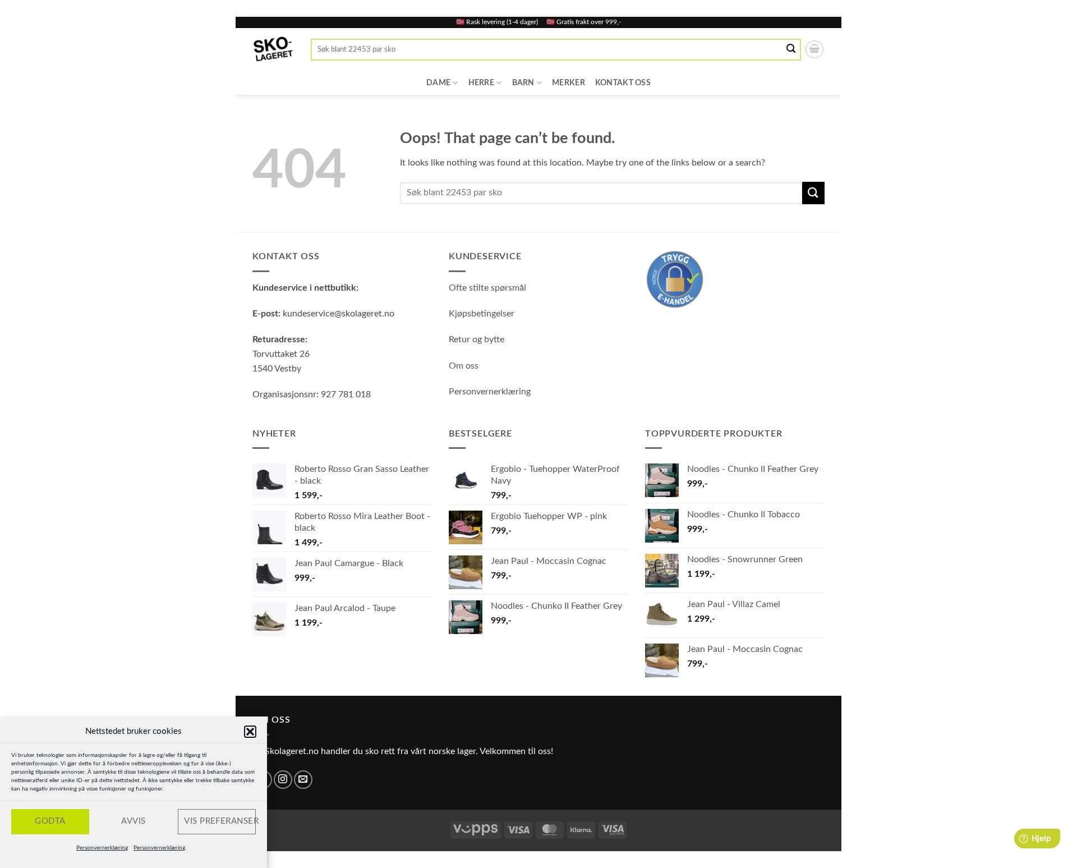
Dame (438, 83)
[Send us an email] (303, 779)
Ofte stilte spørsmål (487, 287)
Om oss (463, 365)
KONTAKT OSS (623, 83)
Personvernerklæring (102, 848)
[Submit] (791, 50)
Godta (50, 821)
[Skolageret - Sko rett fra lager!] (273, 49)
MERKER (568, 83)
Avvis (133, 821)
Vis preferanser (220, 821)
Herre (481, 83)
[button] (250, 731)
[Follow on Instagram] (283, 779)
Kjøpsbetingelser (481, 313)
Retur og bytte (476, 339)
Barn (523, 83)
